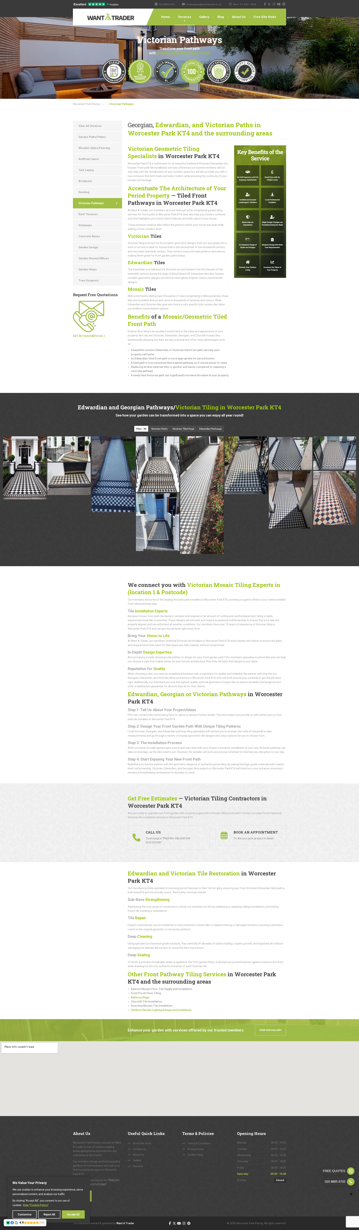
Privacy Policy (196, 1149)
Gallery (204, 17)
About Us (239, 17)
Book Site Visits (142, 1143)
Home (165, 17)
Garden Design (88, 247)
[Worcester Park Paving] (99, 14)
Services (184, 17)
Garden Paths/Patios (92, 137)
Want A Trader (125, 1223)
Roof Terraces (88, 214)
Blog (220, 17)
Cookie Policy (195, 1154)
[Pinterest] (284, 4)
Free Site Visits (265, 17)
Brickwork (85, 181)
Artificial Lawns (89, 159)
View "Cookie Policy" (35, 1205)
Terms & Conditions (199, 1143)
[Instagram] (274, 4)
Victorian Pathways (91, 203)
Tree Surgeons (89, 280)
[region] (48, 1200)
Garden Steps (88, 269)
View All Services (90, 126)
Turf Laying (86, 170)
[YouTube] (279, 4)
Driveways (85, 225)
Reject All (49, 1214)
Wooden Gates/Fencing (94, 148)
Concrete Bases (89, 236)
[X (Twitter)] (269, 4)
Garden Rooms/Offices (94, 258)
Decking (84, 192)
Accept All (73, 1214)
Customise (24, 1214)
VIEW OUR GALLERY (270, 1030)
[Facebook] (265, 4)
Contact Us (139, 1149)
